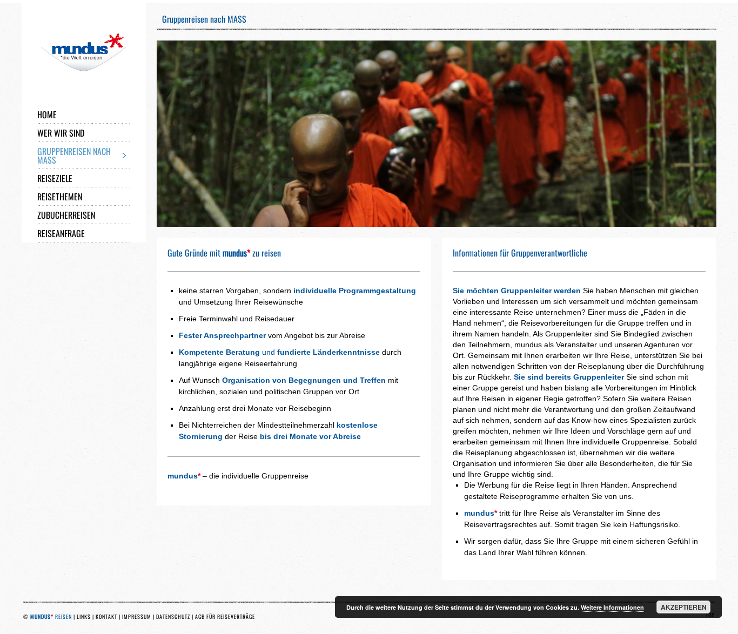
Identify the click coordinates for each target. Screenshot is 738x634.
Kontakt (106, 616)
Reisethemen (59, 196)
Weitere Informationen (612, 607)
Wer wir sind (60, 132)
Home (47, 114)
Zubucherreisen (66, 214)
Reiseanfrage (61, 233)
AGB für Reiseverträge (225, 616)
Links (84, 616)
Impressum (136, 616)
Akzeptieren (684, 607)
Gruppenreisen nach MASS (74, 155)
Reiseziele (54, 178)
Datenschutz (173, 616)
